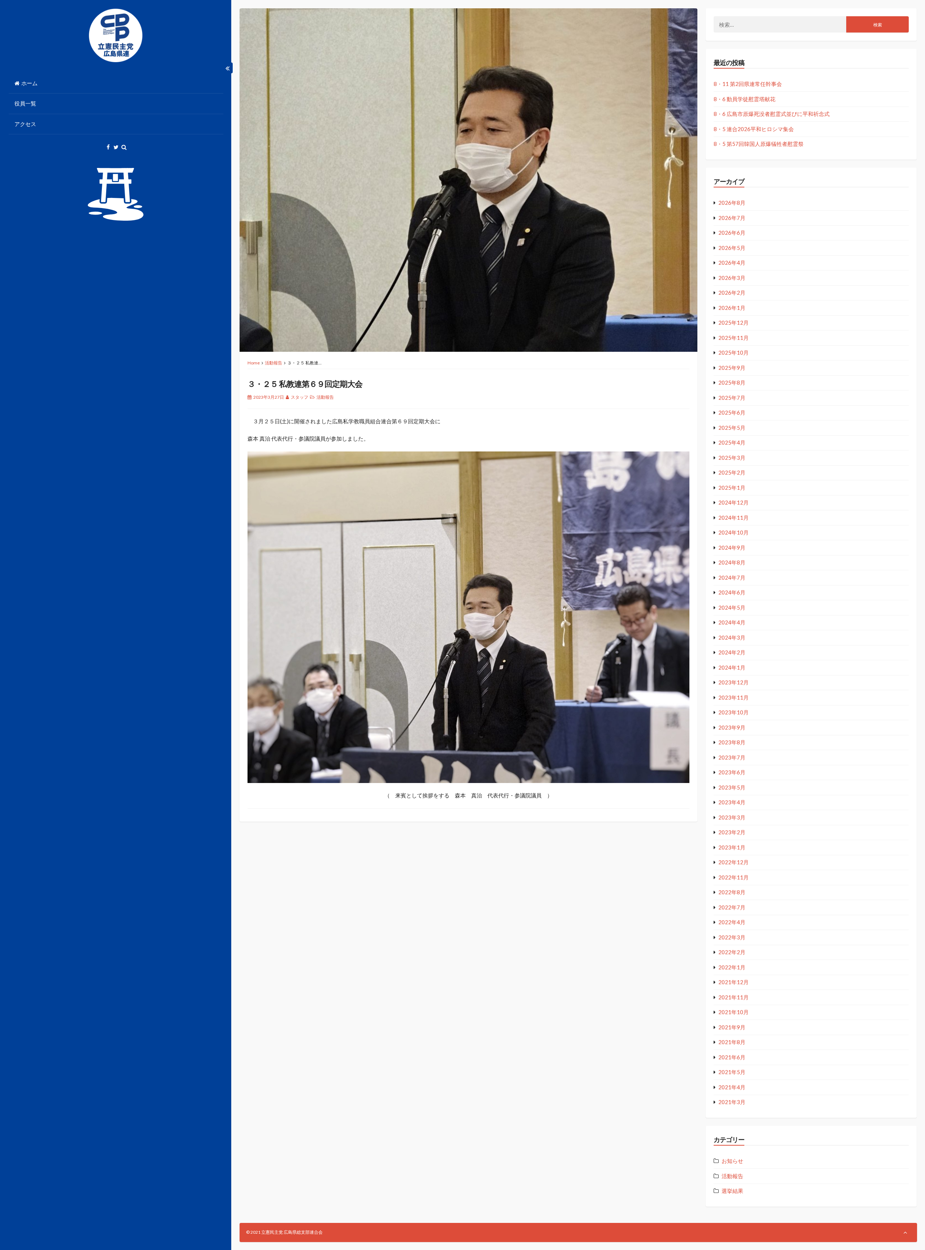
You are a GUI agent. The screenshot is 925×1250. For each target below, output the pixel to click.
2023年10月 (733, 712)
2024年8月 (731, 562)
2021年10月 (733, 1012)
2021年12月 (733, 982)
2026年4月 (731, 262)
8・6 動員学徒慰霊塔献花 (744, 99)
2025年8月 (731, 382)
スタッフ (299, 397)
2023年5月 (731, 787)
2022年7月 (731, 907)
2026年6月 (731, 232)
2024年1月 (731, 667)
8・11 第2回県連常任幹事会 (748, 84)
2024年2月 (731, 652)
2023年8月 (731, 742)
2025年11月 (733, 337)
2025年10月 (733, 352)
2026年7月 (731, 218)
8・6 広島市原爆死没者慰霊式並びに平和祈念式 (772, 114)
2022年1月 (731, 967)
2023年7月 (731, 757)
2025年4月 (731, 442)
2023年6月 (731, 772)
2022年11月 (733, 877)
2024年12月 (733, 502)
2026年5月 (731, 248)
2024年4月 (731, 622)
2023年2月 (731, 832)
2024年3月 (731, 637)
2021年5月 (731, 1072)
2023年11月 (733, 697)
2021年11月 (733, 997)
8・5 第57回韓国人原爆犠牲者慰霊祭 (759, 143)
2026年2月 (731, 292)
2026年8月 (731, 202)
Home (254, 363)
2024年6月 (731, 592)
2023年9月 (731, 727)
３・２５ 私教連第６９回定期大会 (305, 384)
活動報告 (273, 363)
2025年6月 (731, 412)
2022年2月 (731, 952)
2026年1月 (731, 307)
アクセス (25, 124)
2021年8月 (731, 1042)
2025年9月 (731, 367)
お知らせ (732, 1161)
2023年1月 (731, 847)
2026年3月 (731, 277)
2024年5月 (731, 607)
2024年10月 (733, 532)
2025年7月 (731, 397)
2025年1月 (731, 487)
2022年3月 (731, 937)
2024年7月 (731, 577)
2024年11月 (733, 517)
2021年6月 (731, 1057)
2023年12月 (733, 682)
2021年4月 (731, 1087)
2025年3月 (731, 457)
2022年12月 (733, 862)
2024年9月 (731, 547)
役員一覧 (25, 103)
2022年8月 (731, 892)
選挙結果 (732, 1191)
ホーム (29, 83)
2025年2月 (731, 472)
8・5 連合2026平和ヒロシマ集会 (754, 129)
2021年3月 (731, 1102)
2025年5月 (731, 427)
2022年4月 (731, 922)
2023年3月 (731, 817)
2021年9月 (731, 1027)
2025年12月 (733, 322)
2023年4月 (731, 802)
